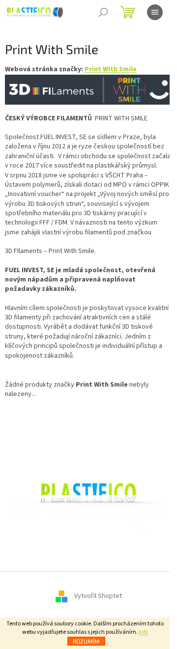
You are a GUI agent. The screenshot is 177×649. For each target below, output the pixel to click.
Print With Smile (111, 69)
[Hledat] (103, 12)
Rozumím (86, 641)
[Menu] (155, 12)
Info (143, 632)
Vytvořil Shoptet (98, 596)
